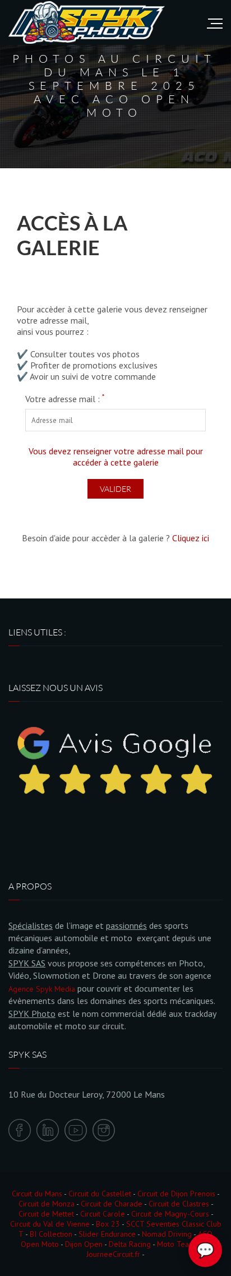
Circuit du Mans (37, 1194)
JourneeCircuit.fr (113, 1254)
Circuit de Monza (47, 1204)
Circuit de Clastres (179, 1204)
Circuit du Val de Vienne (50, 1224)
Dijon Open (84, 1244)
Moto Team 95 (181, 1244)
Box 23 (108, 1224)
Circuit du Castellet (99, 1194)
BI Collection (51, 1234)
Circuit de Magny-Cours (170, 1214)
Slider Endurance (107, 1234)
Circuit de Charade (111, 1204)
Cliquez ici (190, 537)
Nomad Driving (167, 1234)
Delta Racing (130, 1244)
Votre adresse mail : (64, 398)
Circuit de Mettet (46, 1214)
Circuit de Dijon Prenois (176, 1194)
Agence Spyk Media (41, 989)
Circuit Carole (102, 1214)
